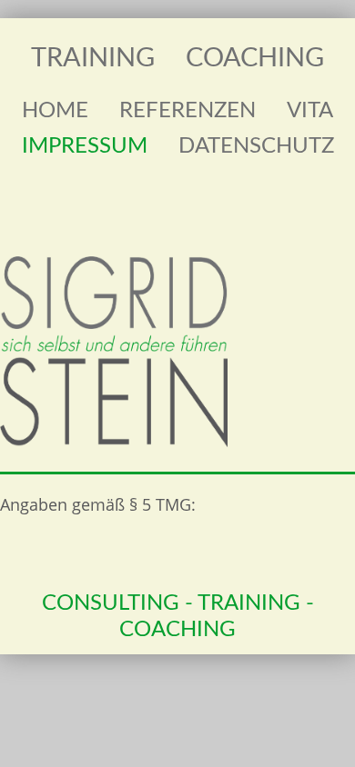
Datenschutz (256, 146)
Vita (310, 111)
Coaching (255, 58)
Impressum (84, 146)
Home (55, 111)
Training (93, 58)
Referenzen (187, 111)
